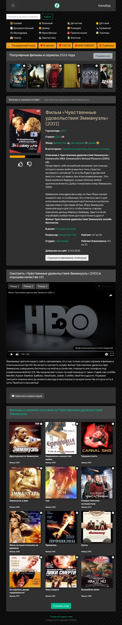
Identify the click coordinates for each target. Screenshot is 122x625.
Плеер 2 (28, 286)
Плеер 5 (42, 286)
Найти (47, 16)
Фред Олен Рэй (67, 234)
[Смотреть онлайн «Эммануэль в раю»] (25, 482)
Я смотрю (106, 286)
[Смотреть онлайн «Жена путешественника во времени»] (25, 526)
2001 (63, 130)
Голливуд (103, 148)
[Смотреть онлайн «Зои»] (61, 482)
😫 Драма (44, 28)
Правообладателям (61, 616)
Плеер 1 (14, 286)
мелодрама (77, 142)
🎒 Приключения (77, 32)
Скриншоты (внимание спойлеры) (66, 257)
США (58, 136)
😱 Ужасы (15, 37)
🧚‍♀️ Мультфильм (48, 32)
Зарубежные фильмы (74, 148)
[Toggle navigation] (13, 6)
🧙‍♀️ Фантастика (47, 37)
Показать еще (61, 605)
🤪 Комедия (74, 28)
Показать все (102, 55)
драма (92, 142)
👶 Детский (102, 23)
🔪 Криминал (103, 28)
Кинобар (104, 5)
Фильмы (93, 148)
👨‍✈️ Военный (46, 23)
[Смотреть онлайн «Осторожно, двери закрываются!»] (25, 571)
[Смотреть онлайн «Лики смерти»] (61, 571)
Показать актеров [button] (66, 228)
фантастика (60, 142)
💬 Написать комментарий (27, 396)
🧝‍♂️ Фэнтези (73, 37)
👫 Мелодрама (18, 32)
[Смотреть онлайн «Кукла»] (96, 526)
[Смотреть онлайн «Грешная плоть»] (96, 438)
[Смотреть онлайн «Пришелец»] (61, 526)
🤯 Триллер (102, 32)
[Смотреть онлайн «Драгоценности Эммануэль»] (25, 438)
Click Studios (62, 241)
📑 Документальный (20, 28)
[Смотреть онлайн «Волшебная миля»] (96, 571)
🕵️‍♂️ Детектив (74, 23)
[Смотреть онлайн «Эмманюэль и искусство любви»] (61, 438)
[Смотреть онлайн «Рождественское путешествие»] (96, 482)
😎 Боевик (16, 23)
